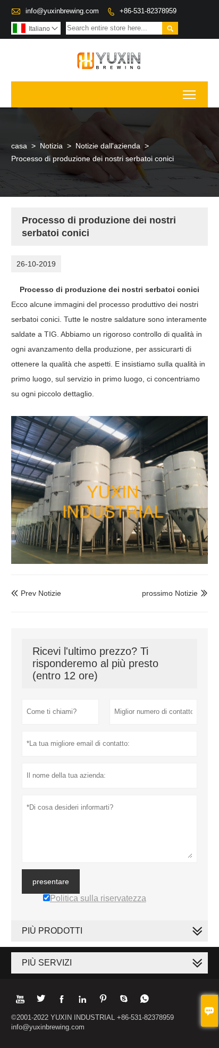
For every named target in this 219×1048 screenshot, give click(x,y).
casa (19, 146)
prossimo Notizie (170, 593)
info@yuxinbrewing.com (62, 11)
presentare (50, 881)
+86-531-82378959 (148, 11)
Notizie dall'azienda (107, 146)
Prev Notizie (36, 593)
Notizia (51, 146)
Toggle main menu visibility (189, 94)
